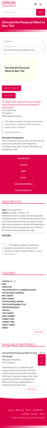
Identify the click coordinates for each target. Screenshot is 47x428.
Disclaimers (38, 410)
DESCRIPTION (23, 158)
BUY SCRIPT (9, 96)
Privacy (34, 414)
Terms (42, 414)
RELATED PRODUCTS (23, 190)
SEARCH (40, 12)
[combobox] (21, 41)
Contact (25, 414)
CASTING (23, 165)
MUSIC (23, 178)
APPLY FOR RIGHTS (11, 88)
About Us (20, 410)
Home (11, 410)
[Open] (42, 41)
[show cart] (35, 4)
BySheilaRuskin (9, 101)
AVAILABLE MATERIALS (23, 184)
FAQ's (28, 410)
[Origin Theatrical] (9, 4)
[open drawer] (40, 4)
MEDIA (23, 171)
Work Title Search (9, 46)
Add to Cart (41, 360)
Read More (39, 332)
